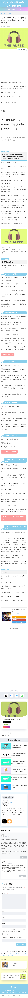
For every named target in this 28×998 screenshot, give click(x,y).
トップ (25, 996)
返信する (23, 857)
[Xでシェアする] (6, 696)
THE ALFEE (8, 735)
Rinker (18, 613)
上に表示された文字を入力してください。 (13, 937)
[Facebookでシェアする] (11, 696)
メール (3, 917)
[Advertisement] (14, 66)
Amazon (15, 617)
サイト (3, 923)
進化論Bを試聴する (8, 354)
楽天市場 (15, 619)
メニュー (19, 996)
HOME (15, 987)
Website (9, 824)
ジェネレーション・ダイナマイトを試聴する (13, 518)
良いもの (10, 733)
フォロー (14, 996)
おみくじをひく (8, 990)
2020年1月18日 (9, 863)
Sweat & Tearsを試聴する (9, 451)
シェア (8, 996)
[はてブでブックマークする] (16, 696)
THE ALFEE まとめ (14, 9)
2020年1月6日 (7, 836)
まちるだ (8, 861)
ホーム (3, 996)
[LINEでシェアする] (22, 696)
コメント (5, 893)
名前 (3, 911)
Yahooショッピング (17, 622)
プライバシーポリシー (18, 990)
